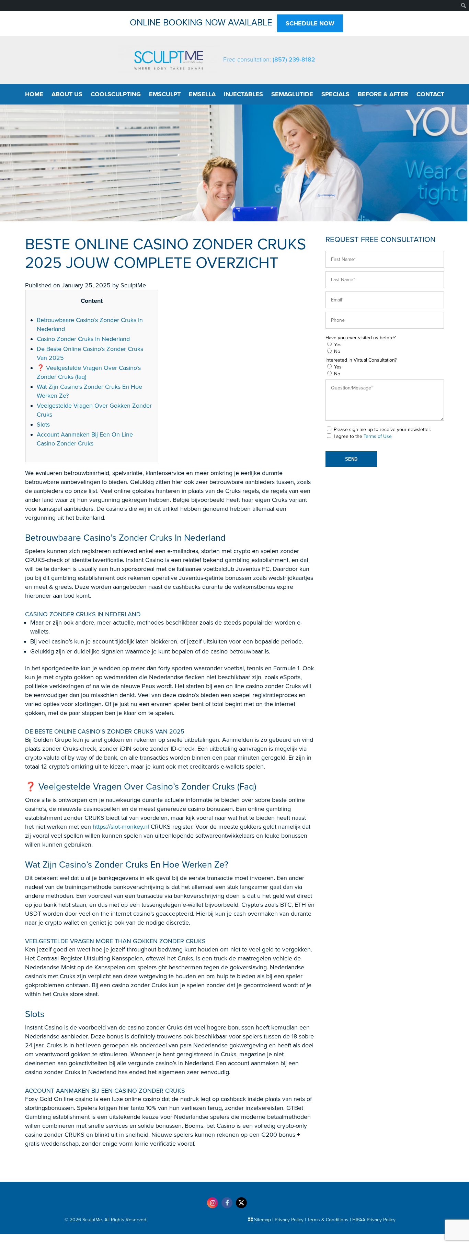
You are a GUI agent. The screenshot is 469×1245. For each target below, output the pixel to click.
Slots (43, 424)
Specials (335, 94)
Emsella (202, 94)
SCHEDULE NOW (310, 23)
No (337, 351)
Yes (338, 345)
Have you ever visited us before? (360, 338)
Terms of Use (378, 436)
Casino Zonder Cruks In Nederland (83, 339)
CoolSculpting (116, 94)
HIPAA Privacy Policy (374, 1220)
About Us (67, 94)
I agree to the (363, 436)
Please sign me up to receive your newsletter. (382, 429)
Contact (430, 94)
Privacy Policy (289, 1220)
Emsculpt (165, 94)
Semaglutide (292, 94)
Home (34, 94)
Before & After (383, 94)
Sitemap (262, 1220)
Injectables (243, 94)
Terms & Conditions (327, 1220)
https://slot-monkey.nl (121, 826)
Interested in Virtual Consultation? (361, 360)
